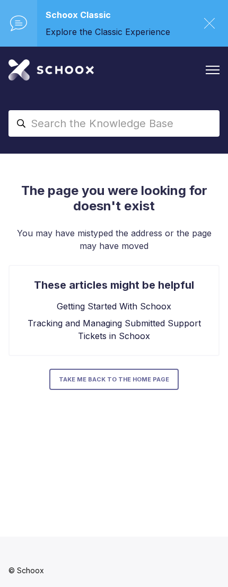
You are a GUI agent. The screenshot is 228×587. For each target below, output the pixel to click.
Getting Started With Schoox (114, 306)
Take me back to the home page (114, 379)
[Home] (51, 70)
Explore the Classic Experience (108, 31)
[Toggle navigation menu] (212, 70)
